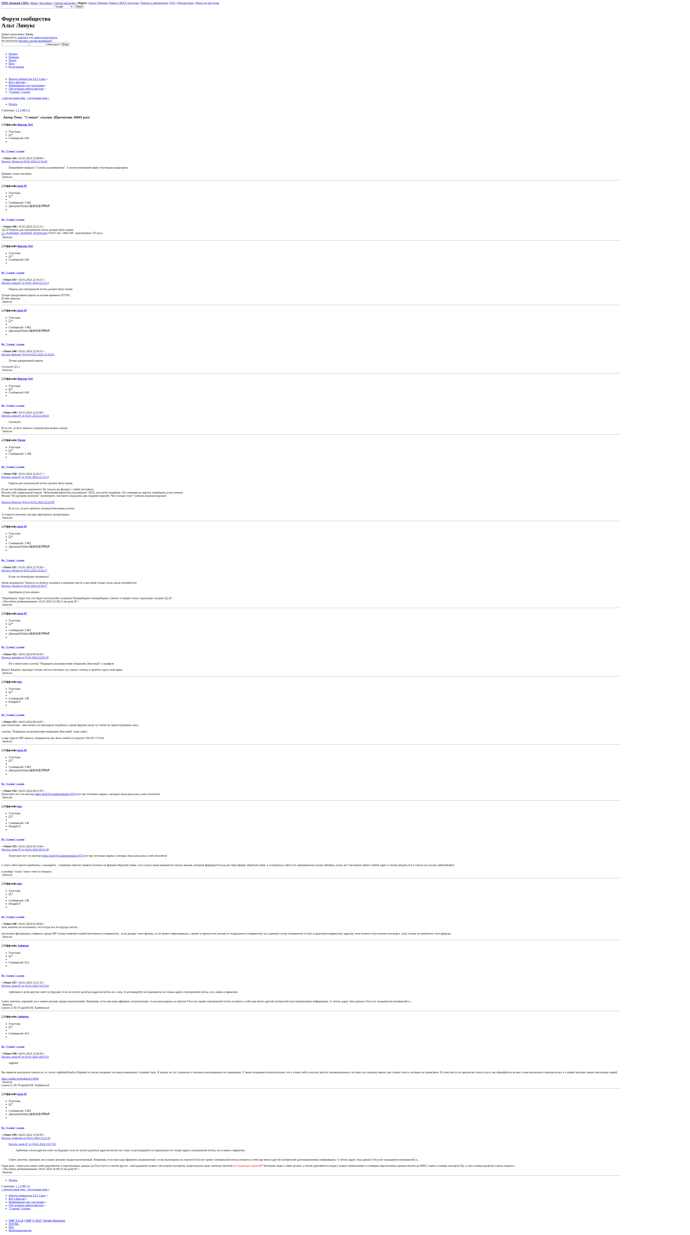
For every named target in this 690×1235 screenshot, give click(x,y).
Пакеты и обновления (154, 2)
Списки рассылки (65, 2)
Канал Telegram (98, 2)
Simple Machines (54, 1220)
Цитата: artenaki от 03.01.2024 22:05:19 (25, 657)
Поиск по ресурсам (207, 2)
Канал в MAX (118, 2)
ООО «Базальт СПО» (15, 2)
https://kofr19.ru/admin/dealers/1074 (55, 794)
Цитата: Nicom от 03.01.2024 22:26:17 (24, 570)
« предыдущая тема (13, 98)
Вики (34, 2)
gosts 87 (22, 185)
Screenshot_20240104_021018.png (26, 233)
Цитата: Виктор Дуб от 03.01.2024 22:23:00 (27, 502)
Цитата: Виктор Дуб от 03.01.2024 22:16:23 (27, 354)
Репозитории (186, 2)
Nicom (21, 440)
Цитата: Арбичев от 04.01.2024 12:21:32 (25, 1138)
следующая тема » (38, 98)
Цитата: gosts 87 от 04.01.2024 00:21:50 (25, 849)
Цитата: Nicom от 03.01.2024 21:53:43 (24, 161)
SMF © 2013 (34, 1220)
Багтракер (46, 2)
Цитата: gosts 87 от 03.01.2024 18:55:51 (25, 1056)
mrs (19, 681)
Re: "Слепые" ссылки (12, 151)
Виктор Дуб (25, 124)
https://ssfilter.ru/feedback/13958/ (20, 1078)
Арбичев (23, 945)
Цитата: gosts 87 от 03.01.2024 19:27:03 (25, 985)
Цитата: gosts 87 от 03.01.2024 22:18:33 (25, 415)
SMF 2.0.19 (16, 1220)
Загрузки (133, 2)
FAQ (173, 2)
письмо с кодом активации (34, 40)
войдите (23, 37)
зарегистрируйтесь (45, 37)
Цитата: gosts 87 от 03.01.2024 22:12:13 (25, 282)
